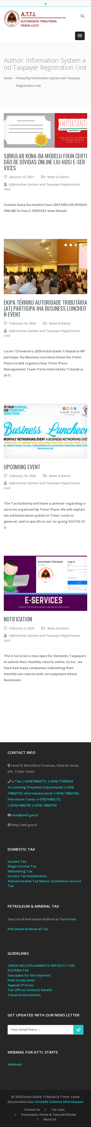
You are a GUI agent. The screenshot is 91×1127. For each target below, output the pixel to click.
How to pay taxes (21, 980)
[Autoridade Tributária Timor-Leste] (37, 18)
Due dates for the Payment (29, 975)
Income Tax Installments (27, 876)
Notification (18, 619)
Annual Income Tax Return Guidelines (38, 881)
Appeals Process (21, 985)
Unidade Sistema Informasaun (58, 1101)
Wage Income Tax (22, 866)
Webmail (15, 1064)
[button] (80, 36)
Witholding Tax (20, 871)
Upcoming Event (22, 467)
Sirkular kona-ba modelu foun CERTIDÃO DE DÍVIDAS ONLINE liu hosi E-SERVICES (45, 162)
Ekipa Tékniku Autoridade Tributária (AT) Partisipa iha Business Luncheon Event (45, 308)
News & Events (58, 177)
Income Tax (17, 861)
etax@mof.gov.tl (25, 815)
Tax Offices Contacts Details (30, 990)
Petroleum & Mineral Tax (28, 929)
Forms (71, 919)
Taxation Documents (24, 995)
